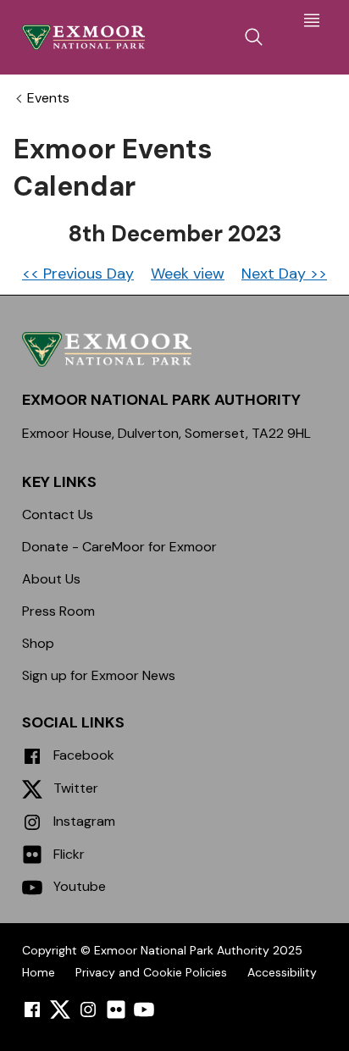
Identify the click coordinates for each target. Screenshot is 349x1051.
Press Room (58, 611)
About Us (51, 579)
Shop (38, 643)
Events (48, 98)
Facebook (82, 755)
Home (38, 972)
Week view (187, 273)
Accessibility (282, 972)
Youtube (78, 886)
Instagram (82, 821)
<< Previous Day (78, 273)
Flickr (67, 854)
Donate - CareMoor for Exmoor (119, 547)
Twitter (74, 788)
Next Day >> (284, 273)
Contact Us (57, 514)
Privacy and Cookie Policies (151, 972)
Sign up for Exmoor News (98, 675)
